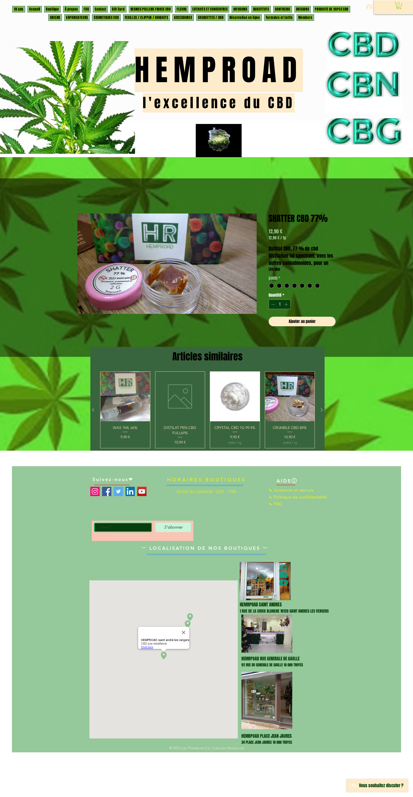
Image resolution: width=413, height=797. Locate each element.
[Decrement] (272, 304)
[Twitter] (118, 491)
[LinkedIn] (130, 491)
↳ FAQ (276, 504)
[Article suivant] (322, 410)
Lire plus (274, 269)
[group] (207, 410)
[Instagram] (95, 491)
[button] (399, 5)
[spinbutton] (279, 304)
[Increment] (286, 304)
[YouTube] (142, 491)
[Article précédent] (93, 410)
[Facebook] (106, 491)
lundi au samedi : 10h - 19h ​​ (206, 491)
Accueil (83, 196)
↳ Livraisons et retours (291, 490)
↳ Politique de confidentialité (298, 497)
